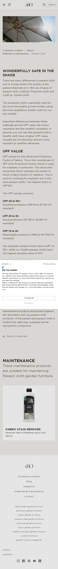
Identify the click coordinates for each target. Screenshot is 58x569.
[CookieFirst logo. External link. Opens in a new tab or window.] (3, 267)
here (4, 289)
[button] (7, 264)
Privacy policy (49, 264)
